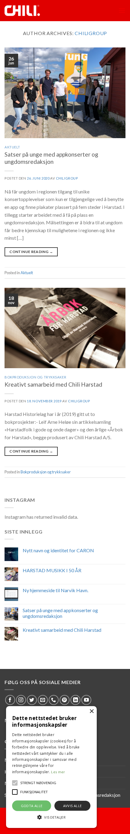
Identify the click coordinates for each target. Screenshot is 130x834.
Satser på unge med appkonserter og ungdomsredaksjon (51, 158)
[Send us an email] (43, 700)
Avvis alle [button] (72, 805)
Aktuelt (12, 147)
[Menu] (121, 10)
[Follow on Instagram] (21, 700)
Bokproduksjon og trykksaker (35, 377)
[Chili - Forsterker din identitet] (31, 10)
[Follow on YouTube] (86, 700)
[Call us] (54, 700)
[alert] (51, 767)
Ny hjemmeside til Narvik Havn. (55, 590)
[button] (15, 783)
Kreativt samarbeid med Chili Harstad (53, 384)
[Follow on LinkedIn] (75, 700)
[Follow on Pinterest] (65, 700)
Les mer (58, 772)
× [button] (91, 711)
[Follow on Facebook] (10, 700)
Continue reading (31, 251)
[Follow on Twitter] (32, 700)
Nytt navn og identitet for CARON (58, 550)
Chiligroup (91, 33)
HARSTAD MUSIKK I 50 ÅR (52, 570)
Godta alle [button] (32, 805)
